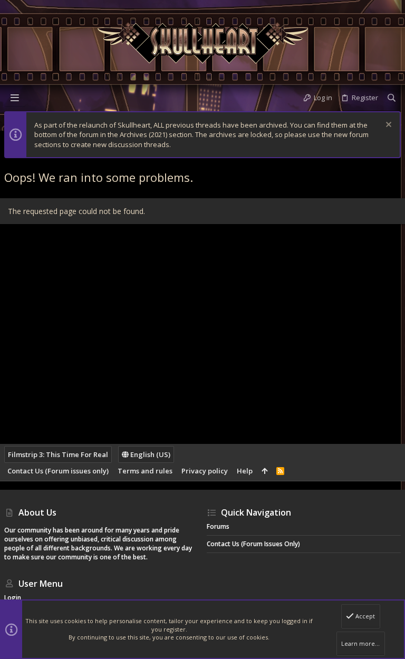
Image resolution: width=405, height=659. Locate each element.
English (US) (149, 454)
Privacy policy (204, 471)
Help (245, 471)
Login (12, 597)
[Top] (264, 471)
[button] (14, 97)
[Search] (391, 97)
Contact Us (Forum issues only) (58, 471)
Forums (218, 526)
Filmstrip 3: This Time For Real (58, 454)
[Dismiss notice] (387, 125)
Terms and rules (145, 471)
